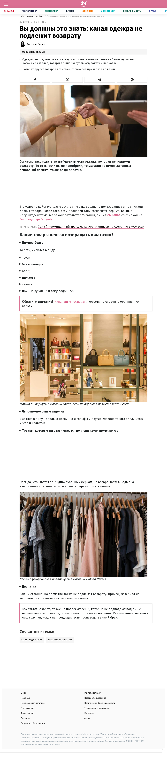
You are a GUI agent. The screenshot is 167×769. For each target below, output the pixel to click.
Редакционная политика (33, 703)
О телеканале (27, 708)
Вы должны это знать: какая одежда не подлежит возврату (75, 16)
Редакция (25, 698)
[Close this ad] (164, 750)
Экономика (51, 11)
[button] (35, 80)
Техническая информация (96, 708)
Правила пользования (95, 698)
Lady (22, 16)
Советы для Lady (35, 16)
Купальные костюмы (70, 301)
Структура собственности (33, 723)
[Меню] (6, 4)
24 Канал (9, 11)
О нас (23, 693)
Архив (87, 718)
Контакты (89, 713)
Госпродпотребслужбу (36, 219)
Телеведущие (27, 713)
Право (152, 11)
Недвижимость (132, 11)
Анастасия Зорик (36, 44)
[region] (83, 761)
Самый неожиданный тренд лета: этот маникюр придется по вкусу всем (91, 226)
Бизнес (70, 11)
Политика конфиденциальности (99, 703)
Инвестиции (108, 11)
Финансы (87, 11)
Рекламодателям (92, 693)
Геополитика (29, 11)
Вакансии (25, 718)
